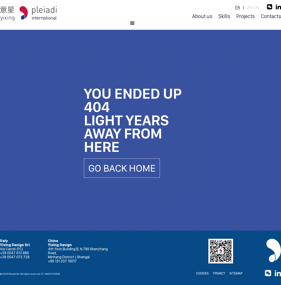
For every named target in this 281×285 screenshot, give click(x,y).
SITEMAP (236, 273)
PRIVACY (219, 273)
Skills (224, 16)
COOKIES (202, 273)
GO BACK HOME (122, 168)
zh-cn (253, 7)
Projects (245, 16)
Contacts (271, 16)
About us (202, 16)
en (237, 7)
